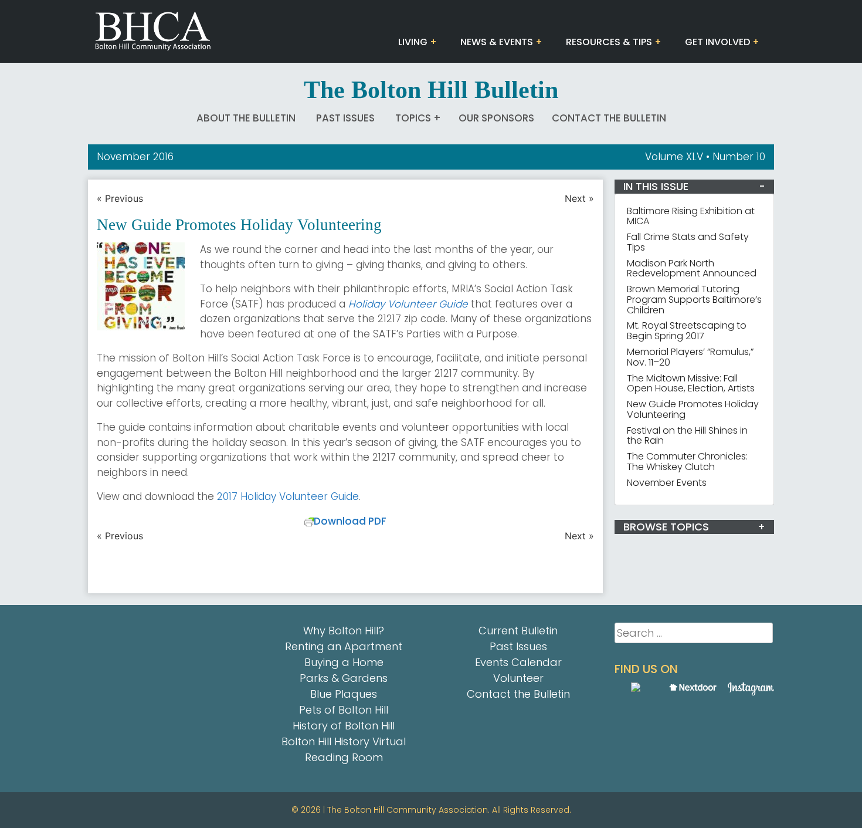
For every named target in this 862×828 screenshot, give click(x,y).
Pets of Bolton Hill (343, 709)
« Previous (120, 198)
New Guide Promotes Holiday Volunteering (693, 409)
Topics (413, 118)
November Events (667, 482)
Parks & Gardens (344, 678)
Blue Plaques (343, 694)
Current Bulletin (518, 630)
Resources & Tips (609, 42)
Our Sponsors (496, 118)
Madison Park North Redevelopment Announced (691, 268)
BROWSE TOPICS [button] (666, 526)
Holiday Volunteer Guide (408, 304)
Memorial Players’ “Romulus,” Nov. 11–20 (690, 357)
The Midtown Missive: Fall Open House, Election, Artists (691, 383)
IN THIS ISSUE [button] (655, 186)
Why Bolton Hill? (343, 630)
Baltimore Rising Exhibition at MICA (691, 216)
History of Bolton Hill (344, 725)
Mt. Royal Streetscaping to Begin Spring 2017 (686, 331)
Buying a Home (344, 662)
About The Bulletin (246, 118)
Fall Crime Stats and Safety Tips (688, 242)
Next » (579, 198)
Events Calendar (518, 662)
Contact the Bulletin (609, 118)
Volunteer (518, 678)
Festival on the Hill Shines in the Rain (687, 436)
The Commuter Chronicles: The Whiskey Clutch (687, 462)
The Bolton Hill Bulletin (431, 89)
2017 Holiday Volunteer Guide (288, 496)
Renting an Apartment (343, 646)
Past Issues (345, 118)
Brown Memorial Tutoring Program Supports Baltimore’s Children (694, 299)
